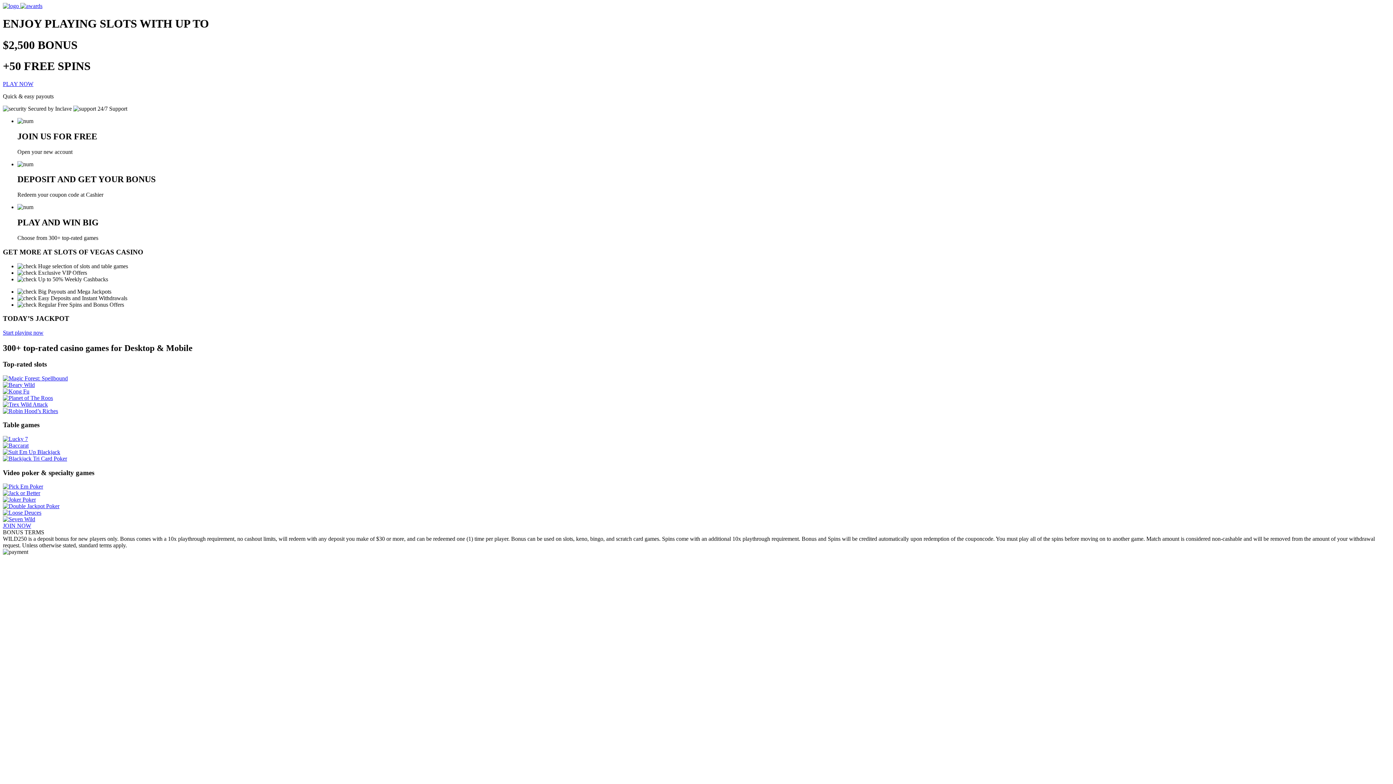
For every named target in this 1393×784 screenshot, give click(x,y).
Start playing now (23, 333)
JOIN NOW (17, 526)
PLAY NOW (18, 84)
